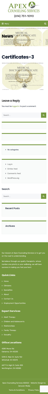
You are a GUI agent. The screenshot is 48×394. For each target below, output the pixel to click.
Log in (9, 164)
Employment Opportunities (15, 303)
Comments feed (14, 173)
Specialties (8, 290)
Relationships (9, 326)
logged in (16, 106)
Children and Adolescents (14, 321)
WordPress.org (13, 178)
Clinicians (7, 286)
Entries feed (12, 169)
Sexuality (7, 335)
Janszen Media (24, 386)
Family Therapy (10, 330)
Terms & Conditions (17, 390)
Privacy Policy (33, 390)
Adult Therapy (9, 317)
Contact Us (8, 299)
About (6, 294)
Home (6, 281)
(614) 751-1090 (24, 16)
